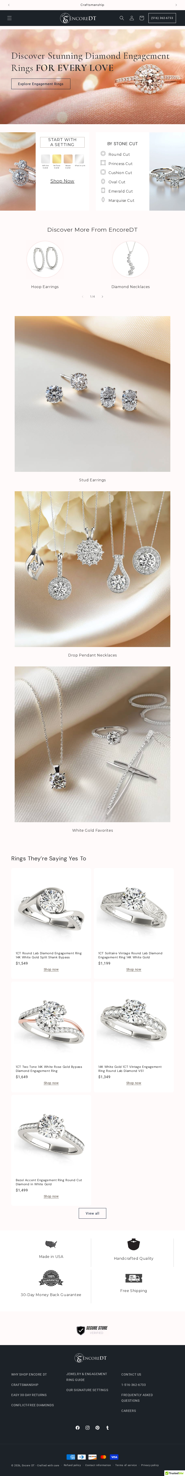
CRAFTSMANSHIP (25, 1385)
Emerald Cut (121, 191)
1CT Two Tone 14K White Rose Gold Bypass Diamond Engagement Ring (49, 1069)
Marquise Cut (121, 200)
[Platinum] (79, 158)
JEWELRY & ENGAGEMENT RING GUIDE (86, 1376)
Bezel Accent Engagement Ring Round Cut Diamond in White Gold (49, 1182)
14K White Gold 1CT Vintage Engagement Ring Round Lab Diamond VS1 (130, 1069)
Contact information (98, 1465)
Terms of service (126, 1465)
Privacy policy (150, 1465)
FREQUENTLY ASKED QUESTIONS (137, 1397)
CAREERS (128, 1411)
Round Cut (119, 154)
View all (92, 1213)
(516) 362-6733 (162, 18)
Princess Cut (121, 164)
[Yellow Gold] (56, 158)
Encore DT (28, 1465)
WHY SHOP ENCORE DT (29, 1374)
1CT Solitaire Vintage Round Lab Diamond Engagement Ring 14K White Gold (130, 955)
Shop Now (62, 181)
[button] (9, 18)
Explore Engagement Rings (41, 84)
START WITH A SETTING (62, 142)
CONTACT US (131, 1374)
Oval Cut (117, 182)
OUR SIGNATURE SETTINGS (87, 1390)
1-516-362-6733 (133, 1385)
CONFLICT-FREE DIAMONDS (32, 1405)
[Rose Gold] (68, 158)
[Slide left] (83, 297)
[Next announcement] (176, 5)
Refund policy (72, 1465)
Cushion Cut (120, 173)
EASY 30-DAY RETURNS (28, 1395)
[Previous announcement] (9, 5)
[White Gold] (45, 158)
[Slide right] (102, 297)
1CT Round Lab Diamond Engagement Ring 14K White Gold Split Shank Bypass (49, 955)
